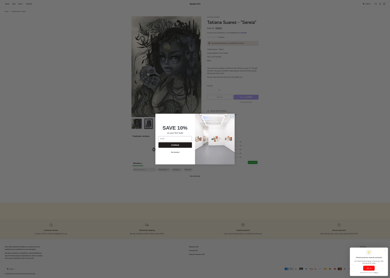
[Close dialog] (232, 116)
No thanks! (175, 152)
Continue (175, 145)
